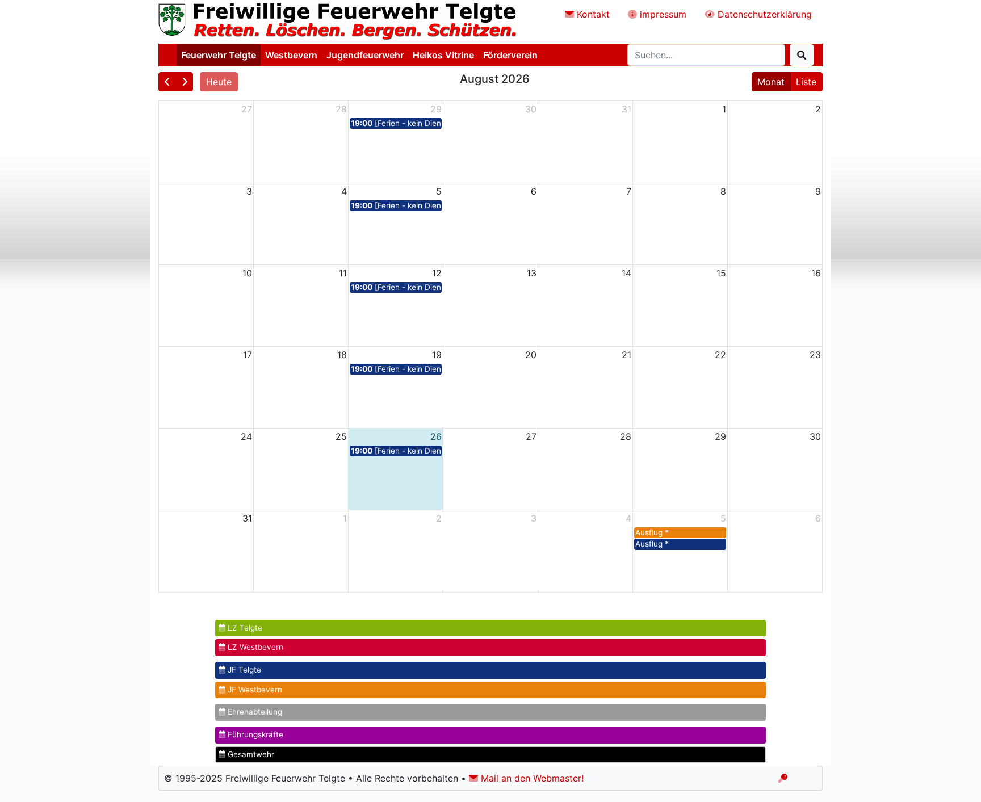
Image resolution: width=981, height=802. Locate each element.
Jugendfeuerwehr (365, 55)
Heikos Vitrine (443, 55)
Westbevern (291, 55)
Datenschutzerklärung (763, 14)
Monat (771, 81)
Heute (219, 81)
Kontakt (592, 14)
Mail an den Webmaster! (531, 778)
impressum (661, 14)
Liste (806, 81)
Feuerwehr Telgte (218, 55)
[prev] (167, 81)
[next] (184, 81)
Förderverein (510, 55)
